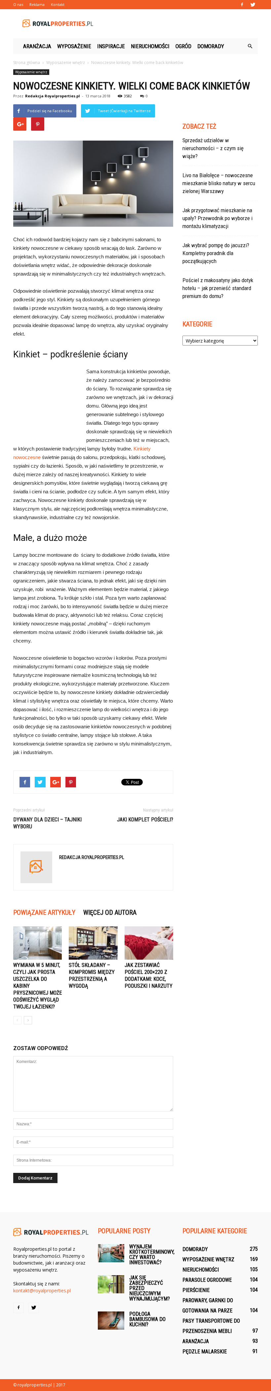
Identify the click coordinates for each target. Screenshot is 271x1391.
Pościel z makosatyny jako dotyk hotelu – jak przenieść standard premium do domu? (217, 288)
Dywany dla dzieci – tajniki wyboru (47, 823)
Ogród (183, 46)
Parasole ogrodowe (207, 1280)
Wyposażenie (74, 46)
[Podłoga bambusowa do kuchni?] (111, 1320)
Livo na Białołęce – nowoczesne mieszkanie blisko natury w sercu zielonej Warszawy (218, 183)
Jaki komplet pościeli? (145, 819)
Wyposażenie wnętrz (31, 72)
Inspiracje (111, 46)
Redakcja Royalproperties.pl (52, 95)
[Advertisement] (180, 24)
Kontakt (57, 4)
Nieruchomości (150, 46)
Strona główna (26, 62)
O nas (18, 4)
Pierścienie (196, 1290)
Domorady (210, 46)
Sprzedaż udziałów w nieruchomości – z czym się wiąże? (213, 148)
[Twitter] (253, 4)
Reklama (37, 4)
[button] (250, 46)
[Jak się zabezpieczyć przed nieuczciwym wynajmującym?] (111, 1284)
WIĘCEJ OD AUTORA (109, 912)
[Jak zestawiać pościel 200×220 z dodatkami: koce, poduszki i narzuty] (149, 943)
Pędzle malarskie (204, 1351)
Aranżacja (37, 46)
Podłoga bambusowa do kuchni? (147, 1319)
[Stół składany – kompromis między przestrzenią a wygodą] (93, 943)
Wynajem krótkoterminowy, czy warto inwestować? (151, 1254)
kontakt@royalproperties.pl (42, 1290)
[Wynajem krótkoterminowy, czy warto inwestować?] (111, 1253)
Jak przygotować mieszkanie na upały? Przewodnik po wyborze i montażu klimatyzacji (217, 218)
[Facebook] (242, 4)
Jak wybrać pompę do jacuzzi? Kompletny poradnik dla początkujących (215, 253)
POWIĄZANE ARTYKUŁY (44, 912)
